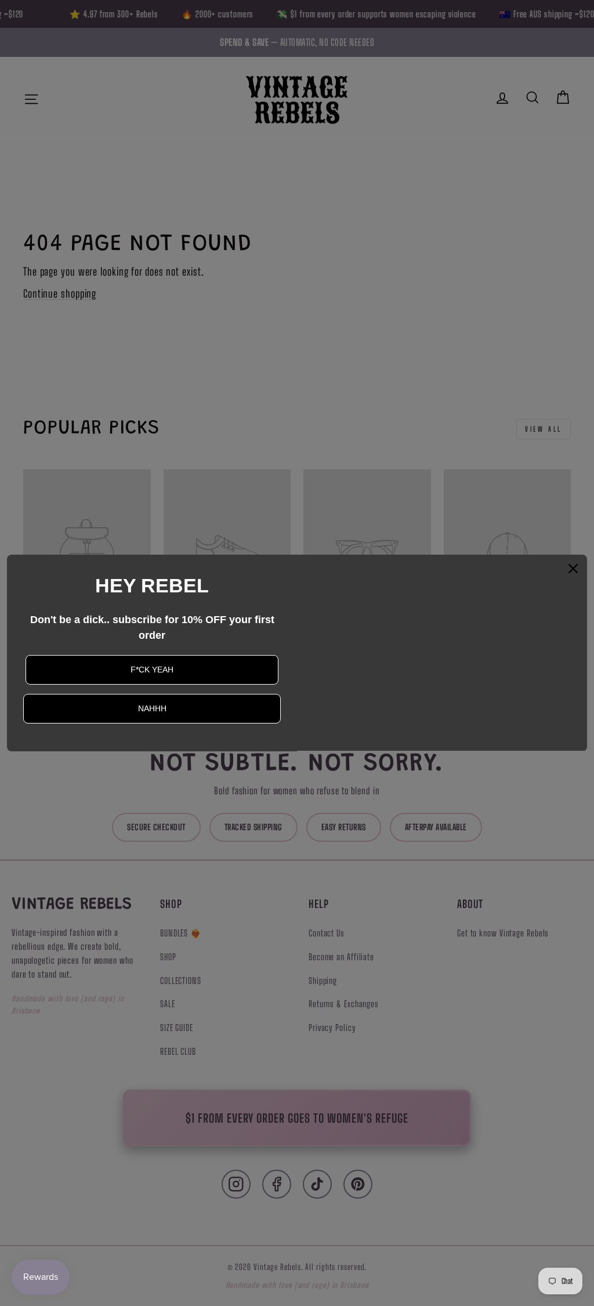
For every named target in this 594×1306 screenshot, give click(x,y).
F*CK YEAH (152, 669)
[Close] (573, 569)
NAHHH (152, 708)
